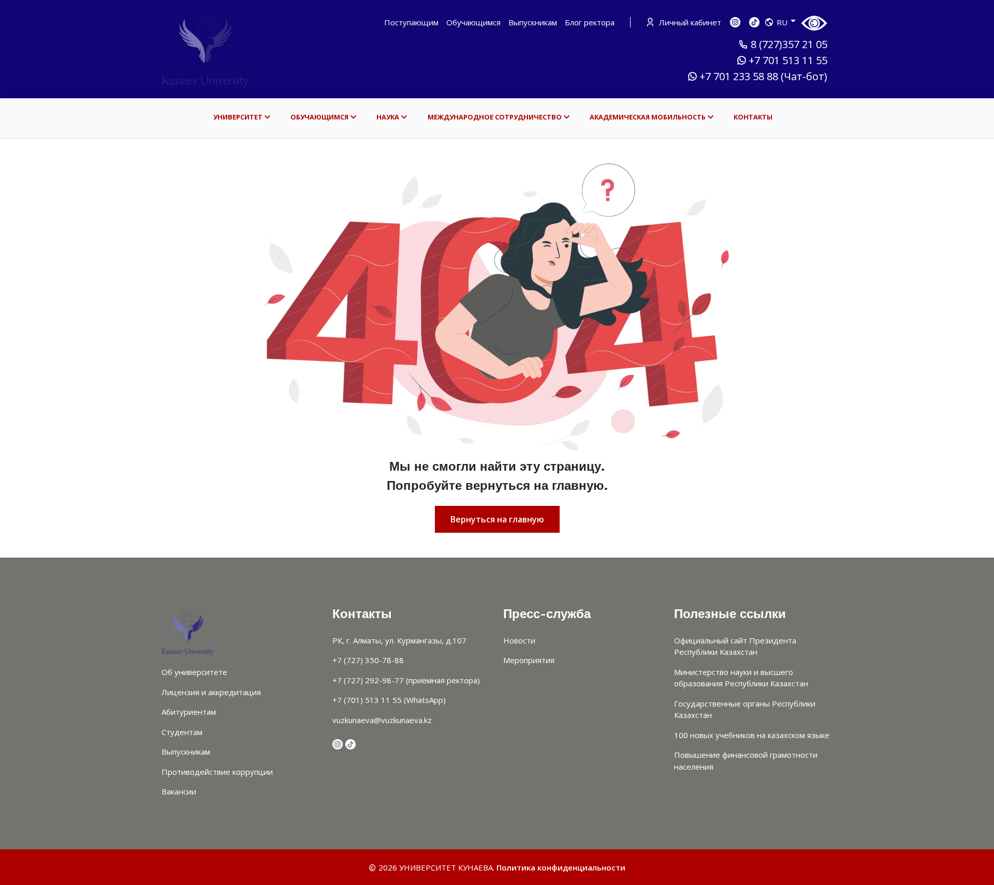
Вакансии (179, 791)
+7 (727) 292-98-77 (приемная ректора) (406, 680)
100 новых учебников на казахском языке (751, 735)
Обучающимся (473, 22)
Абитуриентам (189, 712)
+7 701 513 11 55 (788, 60)
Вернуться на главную (497, 519)
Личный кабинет (689, 22)
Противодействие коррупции (217, 772)
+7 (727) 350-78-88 (368, 660)
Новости (519, 640)
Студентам (182, 732)
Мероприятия (528, 660)
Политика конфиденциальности (560, 867)
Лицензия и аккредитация (211, 692)
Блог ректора (590, 22)
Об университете (194, 672)
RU (782, 22)
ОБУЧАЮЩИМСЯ (319, 117)
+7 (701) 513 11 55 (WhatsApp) (389, 700)
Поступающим (411, 22)
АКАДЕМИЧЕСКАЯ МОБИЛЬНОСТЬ (648, 117)
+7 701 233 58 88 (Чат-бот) (763, 76)
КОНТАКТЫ (753, 117)
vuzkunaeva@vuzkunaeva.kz (382, 720)
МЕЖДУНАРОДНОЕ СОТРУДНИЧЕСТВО (495, 117)
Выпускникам (532, 22)
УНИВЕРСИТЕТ (237, 117)
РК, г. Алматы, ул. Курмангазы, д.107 (399, 640)
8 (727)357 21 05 (789, 44)
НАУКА (387, 117)
